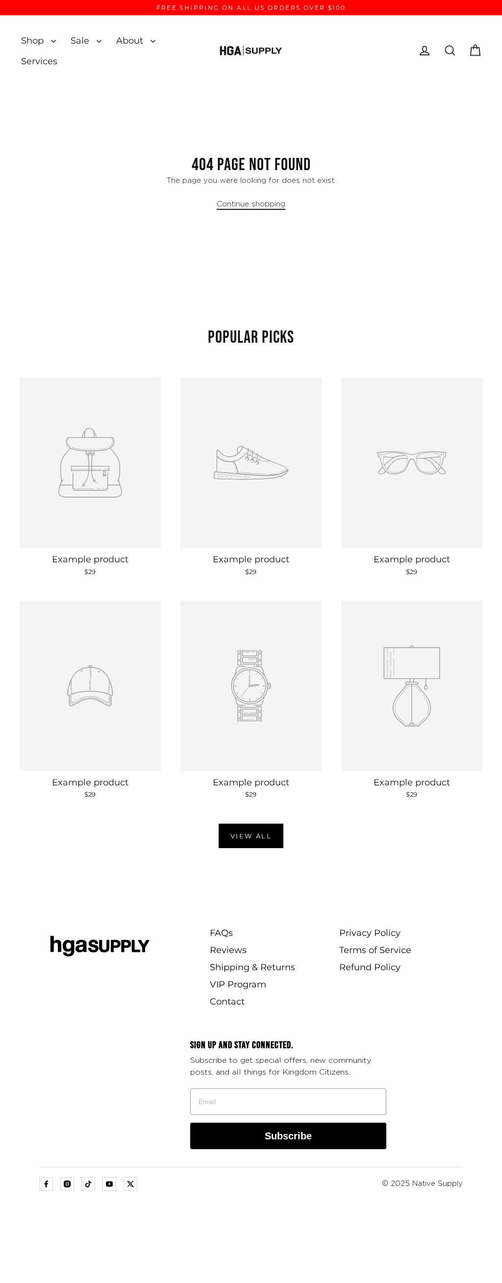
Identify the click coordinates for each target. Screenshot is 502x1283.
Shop (33, 40)
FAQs (221, 933)
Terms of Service (375, 950)
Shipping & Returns (252, 967)
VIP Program (238, 984)
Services (39, 61)
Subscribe (288, 1136)
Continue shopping (251, 204)
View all (251, 836)
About (131, 40)
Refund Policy (370, 967)
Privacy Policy (370, 933)
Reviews (228, 950)
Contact (227, 1001)
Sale (81, 40)
